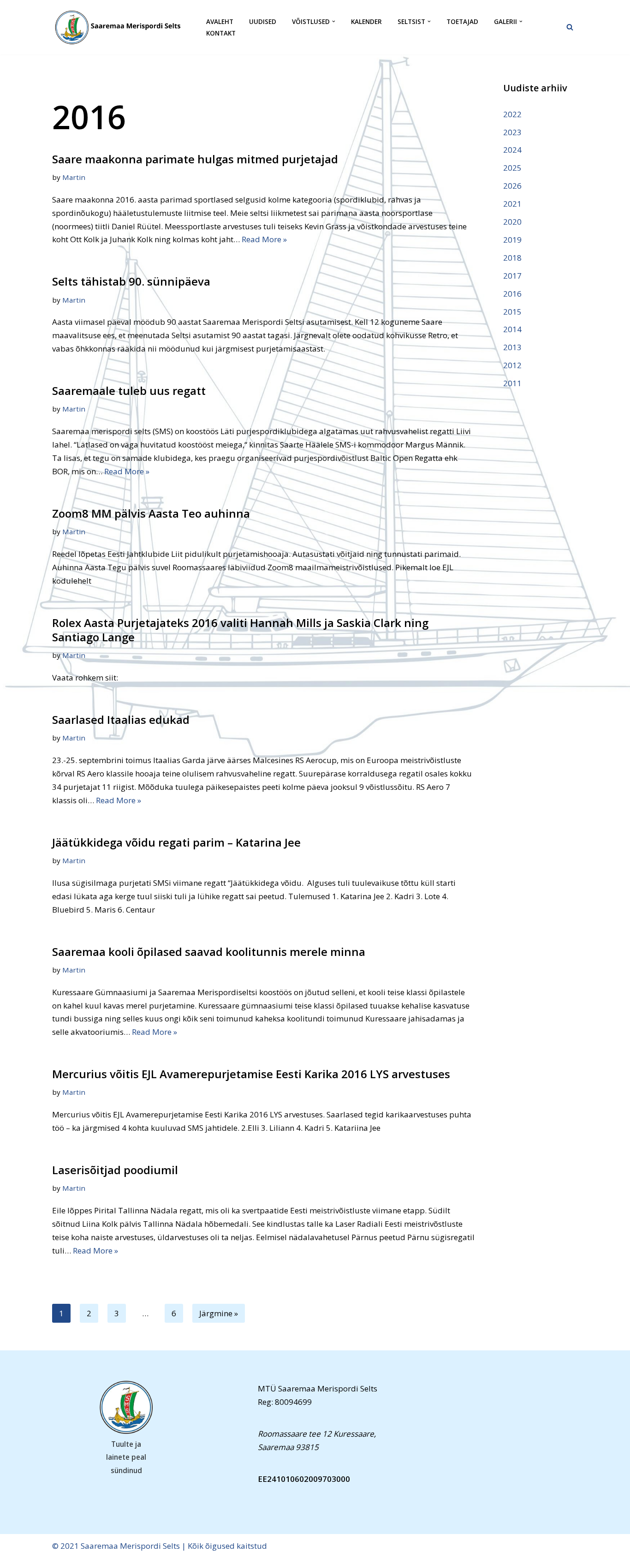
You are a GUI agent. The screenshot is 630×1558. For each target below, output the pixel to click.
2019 (512, 239)
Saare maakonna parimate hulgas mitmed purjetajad (195, 159)
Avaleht (219, 21)
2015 (512, 311)
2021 (512, 203)
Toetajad (462, 21)
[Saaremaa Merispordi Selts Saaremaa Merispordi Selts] (121, 27)
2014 (512, 329)
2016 (512, 293)
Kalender (366, 21)
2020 (512, 221)
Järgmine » (218, 1313)
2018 (512, 257)
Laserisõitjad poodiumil (115, 1169)
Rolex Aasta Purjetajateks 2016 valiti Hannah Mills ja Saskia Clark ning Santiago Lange (240, 630)
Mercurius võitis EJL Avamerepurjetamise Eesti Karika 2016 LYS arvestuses (251, 1073)
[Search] (569, 27)
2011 (512, 383)
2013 (512, 347)
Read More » (264, 239)
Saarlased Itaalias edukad (121, 719)
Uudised (262, 21)
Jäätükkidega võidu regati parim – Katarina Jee (176, 842)
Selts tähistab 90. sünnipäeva (131, 281)
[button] (333, 21)
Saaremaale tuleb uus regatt (129, 390)
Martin (73, 177)
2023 (512, 132)
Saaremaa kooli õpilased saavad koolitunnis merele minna (208, 951)
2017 (512, 275)
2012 (512, 365)
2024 (512, 149)
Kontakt (221, 33)
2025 (512, 167)
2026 (512, 185)
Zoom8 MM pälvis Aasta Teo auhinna (151, 513)
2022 (512, 114)
